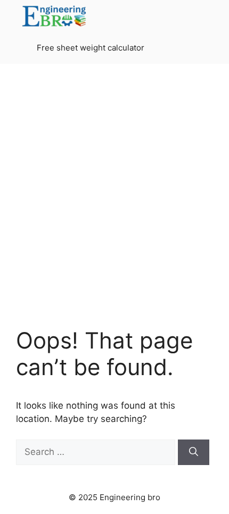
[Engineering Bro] (54, 16)
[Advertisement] (114, 199)
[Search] (193, 452)
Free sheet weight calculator (90, 48)
